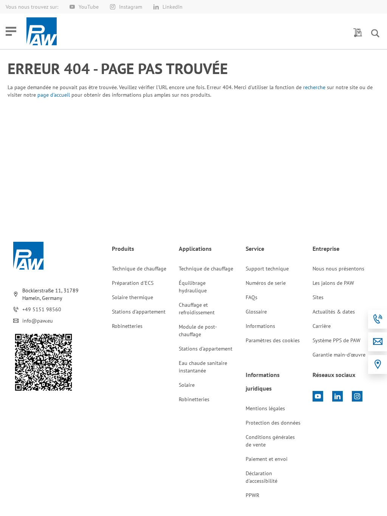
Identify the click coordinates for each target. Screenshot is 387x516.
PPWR (252, 495)
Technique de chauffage (139, 268)
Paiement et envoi (267, 459)
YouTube (89, 6)
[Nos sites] (377, 364)
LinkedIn (173, 6)
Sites (318, 297)
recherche (314, 87)
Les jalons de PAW (333, 283)
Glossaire (256, 311)
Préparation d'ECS (132, 283)
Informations (260, 326)
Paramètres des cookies (273, 340)
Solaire (187, 385)
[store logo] (41, 31)
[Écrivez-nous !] (377, 341)
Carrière (322, 326)
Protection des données (273, 422)
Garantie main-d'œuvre (339, 354)
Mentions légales (265, 408)
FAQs (251, 297)
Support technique (267, 268)
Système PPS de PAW (337, 340)
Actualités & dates (334, 311)
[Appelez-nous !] (377, 319)
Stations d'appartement (139, 311)
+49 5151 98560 (41, 309)
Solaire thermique (132, 297)
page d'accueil (53, 94)
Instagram (130, 6)
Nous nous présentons (338, 268)
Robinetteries (127, 326)
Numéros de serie (266, 283)
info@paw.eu (37, 320)
